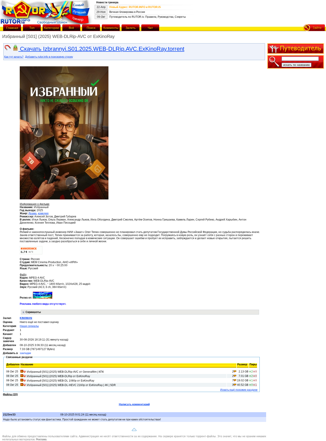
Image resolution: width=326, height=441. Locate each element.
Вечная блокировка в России (127, 12)
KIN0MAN (26, 318)
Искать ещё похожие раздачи (238, 389)
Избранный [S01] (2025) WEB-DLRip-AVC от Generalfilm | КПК (65, 371)
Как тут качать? (14, 56)
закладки (25, 353)
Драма (32, 213)
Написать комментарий (134, 404)
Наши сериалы (29, 326)
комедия (43, 213)
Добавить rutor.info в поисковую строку (49, 56)
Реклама (41, 439)
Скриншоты (33, 312)
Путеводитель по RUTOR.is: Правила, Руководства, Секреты (147, 16)
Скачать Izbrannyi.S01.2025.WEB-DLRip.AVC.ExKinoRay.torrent (101, 48)
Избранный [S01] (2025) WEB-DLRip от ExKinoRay (58, 376)
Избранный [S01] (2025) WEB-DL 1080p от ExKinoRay (60, 380)
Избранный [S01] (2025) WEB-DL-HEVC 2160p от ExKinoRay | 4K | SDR (71, 385)
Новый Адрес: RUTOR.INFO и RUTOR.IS (135, 7)
